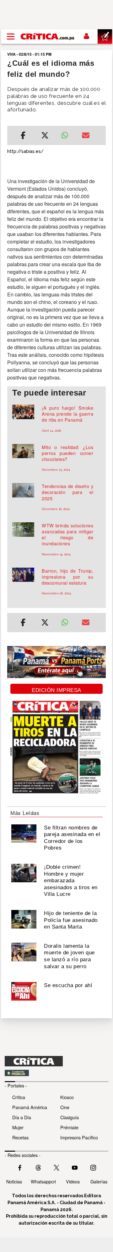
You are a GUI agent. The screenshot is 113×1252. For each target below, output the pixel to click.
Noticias (14, 1181)
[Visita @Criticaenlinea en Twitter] (38, 1167)
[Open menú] (10, 36)
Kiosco (67, 1097)
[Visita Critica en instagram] (93, 1167)
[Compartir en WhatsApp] (67, 133)
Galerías (98, 1181)
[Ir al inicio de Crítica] (47, 36)
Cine (64, 1107)
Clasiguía (69, 1117)
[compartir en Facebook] (23, 136)
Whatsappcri (43, 1181)
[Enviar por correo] (85, 136)
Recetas (20, 1137)
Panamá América (29, 1107)
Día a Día (21, 1117)
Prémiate (69, 1127)
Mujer (18, 1127)
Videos (73, 1181)
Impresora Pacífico (79, 1137)
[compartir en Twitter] (45, 136)
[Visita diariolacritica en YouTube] (75, 1167)
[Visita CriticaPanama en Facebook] (20, 1167)
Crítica (18, 1097)
